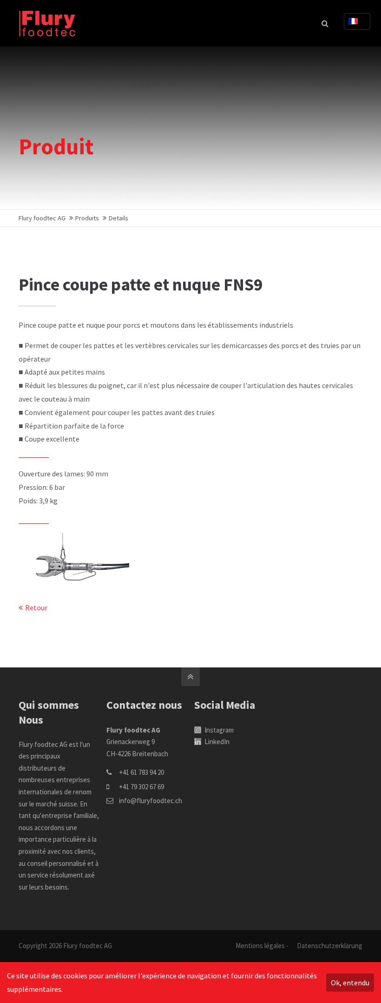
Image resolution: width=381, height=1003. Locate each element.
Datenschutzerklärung (329, 945)
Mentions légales (260, 945)
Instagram (218, 730)
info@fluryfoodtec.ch (150, 800)
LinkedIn (216, 741)
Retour (36, 607)
